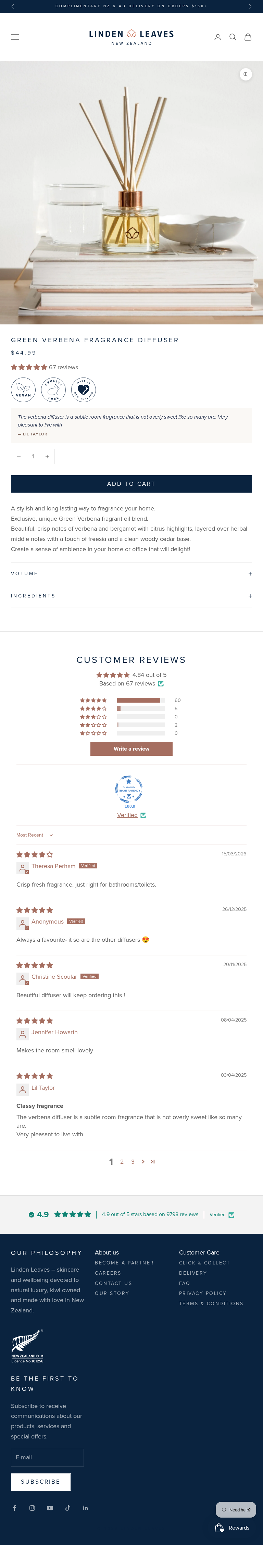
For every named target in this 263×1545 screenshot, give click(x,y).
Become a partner (124, 1262)
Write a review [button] (131, 749)
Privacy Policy (203, 1293)
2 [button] (122, 1161)
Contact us (113, 1283)
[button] (30, 367)
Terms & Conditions (211, 1303)
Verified (127, 815)
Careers (108, 1273)
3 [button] (133, 1161)
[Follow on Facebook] (14, 1508)
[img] (34, 854)
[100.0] (128, 789)
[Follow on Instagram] (32, 1508)
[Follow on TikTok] (67, 1508)
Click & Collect (204, 1262)
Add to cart (131, 484)
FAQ (185, 1283)
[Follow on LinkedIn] (85, 1508)
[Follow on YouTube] (50, 1508)
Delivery (193, 1273)
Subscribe (41, 1482)
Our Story (112, 1293)
